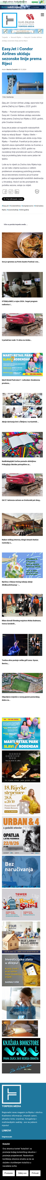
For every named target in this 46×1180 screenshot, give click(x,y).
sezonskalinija (13, 210)
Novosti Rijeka (16, 37)
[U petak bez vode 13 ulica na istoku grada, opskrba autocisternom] (22, 324)
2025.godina (24, 210)
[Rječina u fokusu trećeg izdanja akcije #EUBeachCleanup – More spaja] (22, 568)
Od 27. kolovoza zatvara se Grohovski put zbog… (21, 500)
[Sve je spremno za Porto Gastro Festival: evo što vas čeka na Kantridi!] (22, 246)
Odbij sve (22, 1173)
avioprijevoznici (27, 206)
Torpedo (5, 37)
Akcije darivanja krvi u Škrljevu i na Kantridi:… (20, 422)
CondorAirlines (15, 206)
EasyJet (6, 206)
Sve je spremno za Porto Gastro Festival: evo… (20, 262)
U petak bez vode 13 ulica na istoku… (17, 340)
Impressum (7, 1137)
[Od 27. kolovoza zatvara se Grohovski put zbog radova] (22, 484)
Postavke (8, 1173)
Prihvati (35, 1173)
